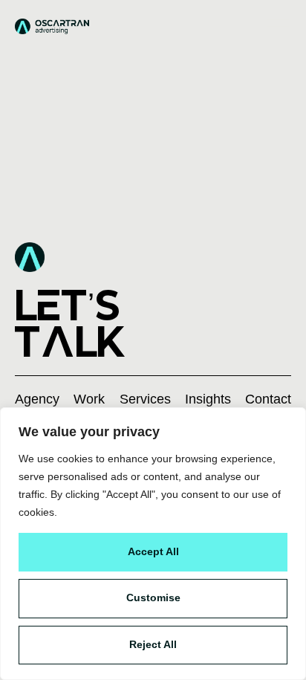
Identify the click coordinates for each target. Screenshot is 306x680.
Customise (153, 597)
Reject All (153, 644)
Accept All (153, 551)
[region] (153, 543)
